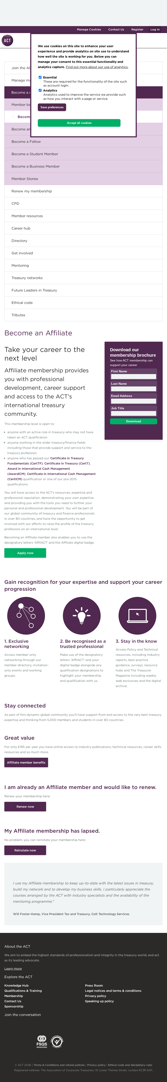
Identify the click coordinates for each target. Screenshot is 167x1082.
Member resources (27, 216)
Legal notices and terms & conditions (113, 991)
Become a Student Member (35, 154)
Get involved (22, 253)
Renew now (25, 807)
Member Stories (25, 178)
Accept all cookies (79, 123)
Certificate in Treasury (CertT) (67, 463)
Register (137, 29)
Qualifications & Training (23, 991)
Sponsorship (13, 1006)
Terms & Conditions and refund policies (59, 1065)
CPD (15, 203)
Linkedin (7, 1024)
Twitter (25, 1024)
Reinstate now (25, 850)
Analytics (50, 90)
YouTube (60, 1024)
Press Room (94, 985)
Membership (13, 996)
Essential (50, 77)
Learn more (13, 968)
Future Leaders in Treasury (34, 290)
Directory (19, 240)
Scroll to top (156, 1073)
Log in (155, 29)
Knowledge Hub (16, 985)
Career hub (21, 228)
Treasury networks (27, 278)
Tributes (18, 315)
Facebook (43, 1024)
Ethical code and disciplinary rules (130, 1065)
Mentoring (20, 265)
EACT (10, 1041)
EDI (56, 1041)
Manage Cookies (89, 29)
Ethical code (22, 302)
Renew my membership (32, 191)
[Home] (6, 45)
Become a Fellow (26, 141)
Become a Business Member (36, 166)
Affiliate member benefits (26, 762)
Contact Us (116, 29)
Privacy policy (95, 996)
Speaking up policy (99, 1001)
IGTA (27, 1041)
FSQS (42, 1041)
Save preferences (51, 107)
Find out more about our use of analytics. (97, 67)
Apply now (25, 553)
